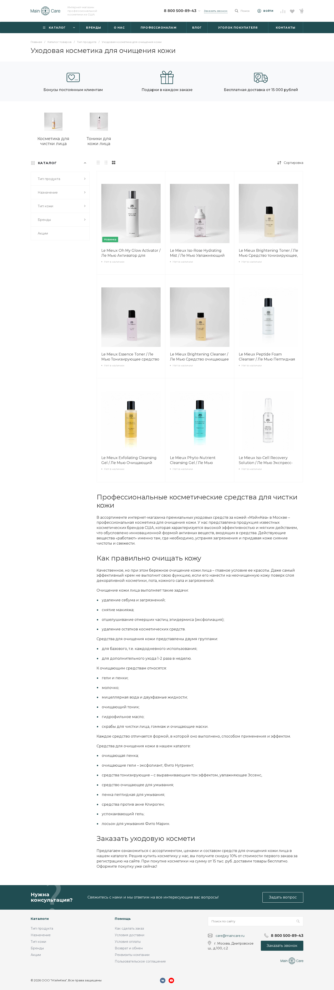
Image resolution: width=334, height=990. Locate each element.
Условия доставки (129, 935)
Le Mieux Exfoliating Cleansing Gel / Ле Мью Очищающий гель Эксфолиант (129, 463)
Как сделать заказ (129, 928)
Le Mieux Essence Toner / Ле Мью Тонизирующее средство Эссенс (130, 359)
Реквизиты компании (132, 955)
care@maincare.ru (230, 936)
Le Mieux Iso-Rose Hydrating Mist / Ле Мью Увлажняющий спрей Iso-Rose (197, 255)
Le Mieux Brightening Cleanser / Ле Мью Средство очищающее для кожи (199, 359)
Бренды (37, 948)
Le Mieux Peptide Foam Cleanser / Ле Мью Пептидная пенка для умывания (267, 359)
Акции (36, 955)
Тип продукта (42, 928)
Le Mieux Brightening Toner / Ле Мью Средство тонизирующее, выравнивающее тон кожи (268, 255)
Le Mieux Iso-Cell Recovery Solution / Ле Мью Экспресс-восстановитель (266, 463)
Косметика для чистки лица (53, 141)
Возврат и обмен (129, 948)
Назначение (41, 935)
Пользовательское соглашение (140, 961)
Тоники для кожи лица (99, 141)
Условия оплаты (128, 942)
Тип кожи (38, 942)
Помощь (123, 918)
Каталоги (40, 918)
